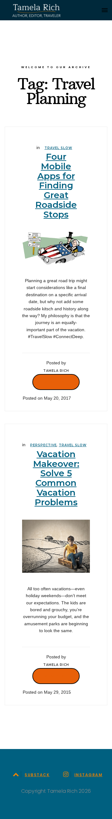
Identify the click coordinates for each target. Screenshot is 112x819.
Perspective (43, 445)
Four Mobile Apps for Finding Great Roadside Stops (56, 185)
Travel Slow (58, 148)
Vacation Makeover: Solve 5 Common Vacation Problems (56, 478)
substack (37, 774)
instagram (88, 774)
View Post (56, 381)
